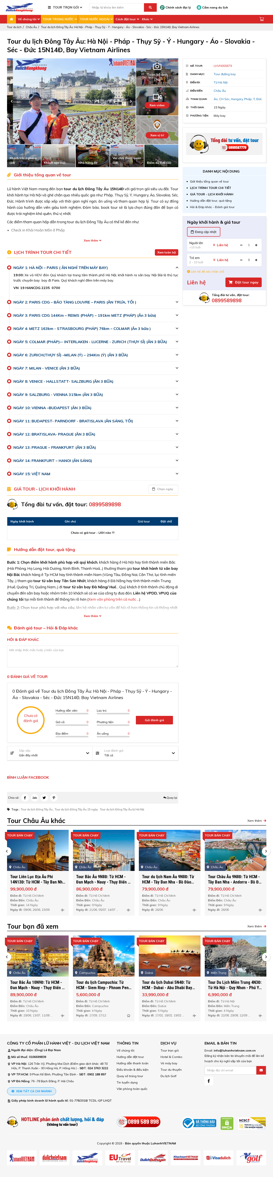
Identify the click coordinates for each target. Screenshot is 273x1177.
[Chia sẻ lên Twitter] (44, 797)
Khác (145, 19)
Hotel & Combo (171, 1057)
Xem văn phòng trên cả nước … (113, 599)
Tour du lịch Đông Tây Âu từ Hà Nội (122, 809)
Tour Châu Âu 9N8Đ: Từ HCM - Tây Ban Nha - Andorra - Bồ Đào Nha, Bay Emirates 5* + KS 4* (235, 882)
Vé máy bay (169, 1063)
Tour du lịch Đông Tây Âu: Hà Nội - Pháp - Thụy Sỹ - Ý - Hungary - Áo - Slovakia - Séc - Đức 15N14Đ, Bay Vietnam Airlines (120, 27)
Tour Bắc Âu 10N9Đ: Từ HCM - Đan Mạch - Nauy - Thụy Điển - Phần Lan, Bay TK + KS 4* (36, 988)
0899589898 (227, 300)
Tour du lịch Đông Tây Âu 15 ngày (76, 809)
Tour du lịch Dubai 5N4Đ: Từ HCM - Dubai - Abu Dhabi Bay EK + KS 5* (167, 988)
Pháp (248, 99)
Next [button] (131, 101)
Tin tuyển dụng (127, 1082)
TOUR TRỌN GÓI (66, 7)
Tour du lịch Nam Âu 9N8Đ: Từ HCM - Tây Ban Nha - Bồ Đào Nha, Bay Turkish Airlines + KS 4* (168, 884)
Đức (259, 99)
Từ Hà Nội (221, 82)
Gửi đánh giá (154, 720)
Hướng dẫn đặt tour (130, 1057)
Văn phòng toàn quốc (132, 1089)
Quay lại (171, 797)
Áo (216, 99)
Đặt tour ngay (246, 282)
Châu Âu (31, 27)
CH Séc (224, 99)
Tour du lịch (14, 27)
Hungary (237, 99)
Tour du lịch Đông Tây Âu (37, 809)
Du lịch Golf (168, 1076)
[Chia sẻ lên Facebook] (25, 797)
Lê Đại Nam (52, 1050)
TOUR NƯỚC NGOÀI (94, 19)
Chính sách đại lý (178, 7)
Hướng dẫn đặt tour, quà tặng (211, 201)
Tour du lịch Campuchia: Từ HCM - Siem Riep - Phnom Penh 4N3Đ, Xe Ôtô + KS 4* (103, 988)
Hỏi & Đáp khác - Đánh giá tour (212, 207)
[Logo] (19, 7)
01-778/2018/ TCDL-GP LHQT (91, 1100)
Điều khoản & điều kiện (132, 1070)
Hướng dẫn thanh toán (132, 1063)
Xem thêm (91, 240)
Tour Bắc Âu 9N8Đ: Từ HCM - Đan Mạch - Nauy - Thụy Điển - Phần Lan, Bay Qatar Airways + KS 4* (102, 884)
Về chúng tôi (27, 19)
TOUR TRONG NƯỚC (58, 19)
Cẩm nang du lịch (214, 7)
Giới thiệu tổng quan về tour (209, 181)
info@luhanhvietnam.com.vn (235, 1050)
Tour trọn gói (170, 1050)
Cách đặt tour (126, 19)
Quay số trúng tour (130, 1076)
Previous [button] (12, 101)
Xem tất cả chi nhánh (33, 1091)
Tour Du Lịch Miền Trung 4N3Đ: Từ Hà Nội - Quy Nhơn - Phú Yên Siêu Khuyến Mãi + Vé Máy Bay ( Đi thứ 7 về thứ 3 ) (235, 990)
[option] (71, 101)
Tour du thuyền (171, 1070)
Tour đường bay (225, 74)
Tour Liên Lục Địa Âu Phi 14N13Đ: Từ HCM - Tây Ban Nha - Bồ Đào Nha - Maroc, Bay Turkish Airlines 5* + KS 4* (37, 884)
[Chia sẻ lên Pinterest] (54, 797)
